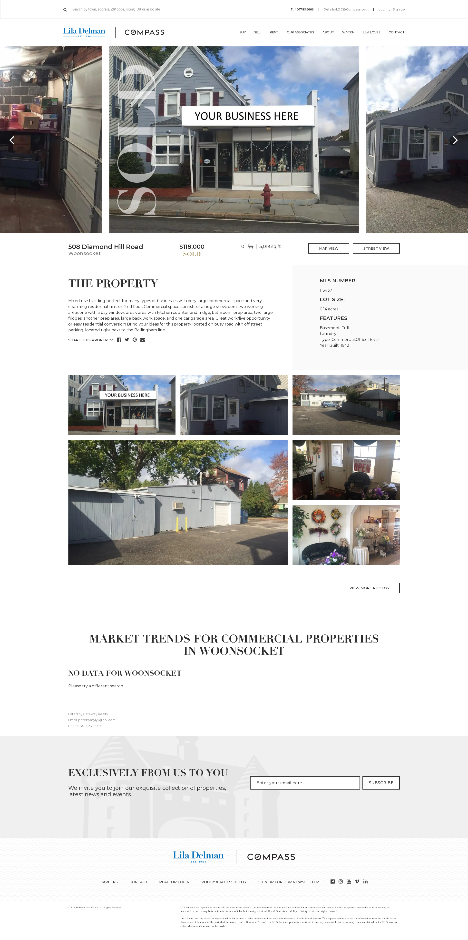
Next (456, 140)
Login (383, 9)
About (328, 32)
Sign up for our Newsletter (288, 882)
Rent (274, 32)
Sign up (399, 9)
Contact (397, 32)
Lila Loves (371, 32)
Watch (348, 32)
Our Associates (300, 32)
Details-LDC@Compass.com (346, 9)
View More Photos (369, 588)
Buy (243, 32)
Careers (109, 882)
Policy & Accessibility (224, 882)
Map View (329, 248)
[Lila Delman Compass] (119, 32)
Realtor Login (174, 882)
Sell (257, 32)
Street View (376, 248)
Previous (12, 140)
